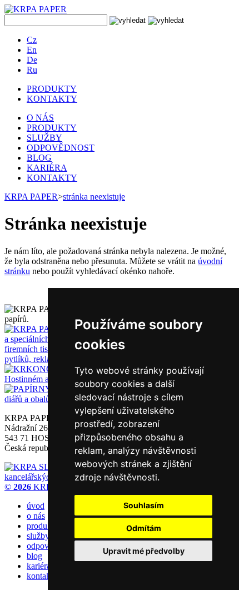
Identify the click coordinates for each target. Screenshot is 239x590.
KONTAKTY (52, 98)
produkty (42, 525)
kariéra (39, 566)
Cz (32, 39)
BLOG (39, 157)
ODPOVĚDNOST (60, 147)
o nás (36, 515)
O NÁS (40, 117)
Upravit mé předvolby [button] (144, 551)
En (32, 49)
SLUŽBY (44, 137)
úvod (35, 505)
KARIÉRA (47, 167)
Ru (32, 70)
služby (38, 536)
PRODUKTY (52, 88)
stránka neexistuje (94, 196)
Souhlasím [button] (143, 505)
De (32, 60)
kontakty (42, 576)
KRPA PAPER (31, 196)
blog (34, 556)
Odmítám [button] (143, 528)
